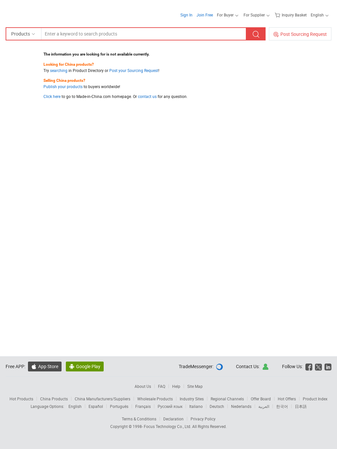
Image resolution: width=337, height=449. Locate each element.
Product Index (315, 398)
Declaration (173, 418)
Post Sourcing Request (303, 34)
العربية (263, 406)
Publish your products (63, 86)
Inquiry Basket (294, 14)
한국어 (282, 406)
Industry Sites (192, 398)
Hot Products (21, 398)
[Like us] (308, 366)
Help (176, 386)
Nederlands (241, 406)
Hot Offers (287, 398)
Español (96, 406)
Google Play (88, 366)
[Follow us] (318, 366)
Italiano (196, 406)
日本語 (301, 406)
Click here (52, 96)
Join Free (204, 14)
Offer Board (261, 398)
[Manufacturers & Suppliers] (48, 13)
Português (119, 406)
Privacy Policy (203, 418)
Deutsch (217, 406)
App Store (48, 366)
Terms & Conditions (139, 418)
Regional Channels (227, 398)
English (75, 406)
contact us (147, 96)
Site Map (195, 386)
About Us (143, 386)
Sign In (186, 14)
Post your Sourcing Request (133, 70)
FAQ (161, 386)
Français (143, 406)
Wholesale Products (155, 398)
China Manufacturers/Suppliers (102, 398)
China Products (54, 398)
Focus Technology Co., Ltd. (168, 426)
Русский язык (170, 406)
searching (58, 70)
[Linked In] (327, 366)
